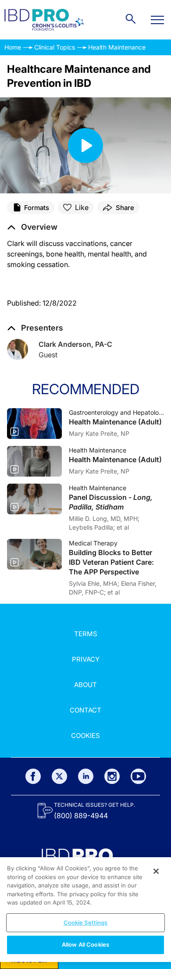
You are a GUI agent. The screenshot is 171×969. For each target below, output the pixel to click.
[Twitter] (59, 776)
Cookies (85, 735)
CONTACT (85, 710)
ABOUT (85, 684)
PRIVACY (86, 659)
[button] (32, 227)
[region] (85, 909)
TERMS (85, 634)
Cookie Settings (86, 922)
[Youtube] (138, 776)
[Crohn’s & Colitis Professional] (44, 20)
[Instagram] (112, 776)
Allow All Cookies (85, 944)
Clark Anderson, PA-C (75, 344)
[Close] (156, 871)
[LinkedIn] (85, 776)
